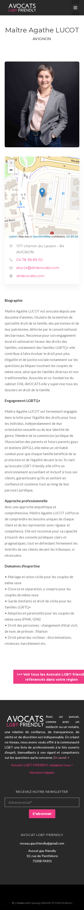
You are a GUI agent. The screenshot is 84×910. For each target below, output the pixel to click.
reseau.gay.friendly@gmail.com (42, 843)
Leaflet (13, 236)
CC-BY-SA (72, 236)
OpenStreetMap (42, 236)
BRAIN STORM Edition (57, 903)
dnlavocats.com (30, 276)
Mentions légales (42, 772)
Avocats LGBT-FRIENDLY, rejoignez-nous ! (42, 765)
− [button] (11, 170)
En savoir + (62, 757)
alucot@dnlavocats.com (37, 267)
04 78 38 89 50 (29, 260)
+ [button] (11, 163)
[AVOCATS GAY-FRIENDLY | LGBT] (22, 7)
